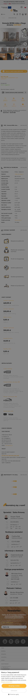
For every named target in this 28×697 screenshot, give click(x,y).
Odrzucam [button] (14, 690)
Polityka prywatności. (7, 682)
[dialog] (14, 348)
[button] (14, 694)
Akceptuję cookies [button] (14, 686)
